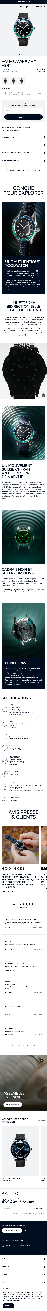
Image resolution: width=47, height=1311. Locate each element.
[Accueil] (23, 7)
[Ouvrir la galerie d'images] (23, 28)
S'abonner (38, 1208)
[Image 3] (23, 54)
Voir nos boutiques (10, 130)
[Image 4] (25, 54)
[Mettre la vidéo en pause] (43, 395)
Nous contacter (11, 1230)
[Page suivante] (34, 1046)
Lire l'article (7, 892)
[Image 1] (19, 54)
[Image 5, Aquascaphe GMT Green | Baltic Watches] (27, 54)
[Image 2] (21, 54)
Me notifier (23, 117)
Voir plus (41, 1120)
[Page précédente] (12, 1046)
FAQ (26, 1230)
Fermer (8, 1306)
